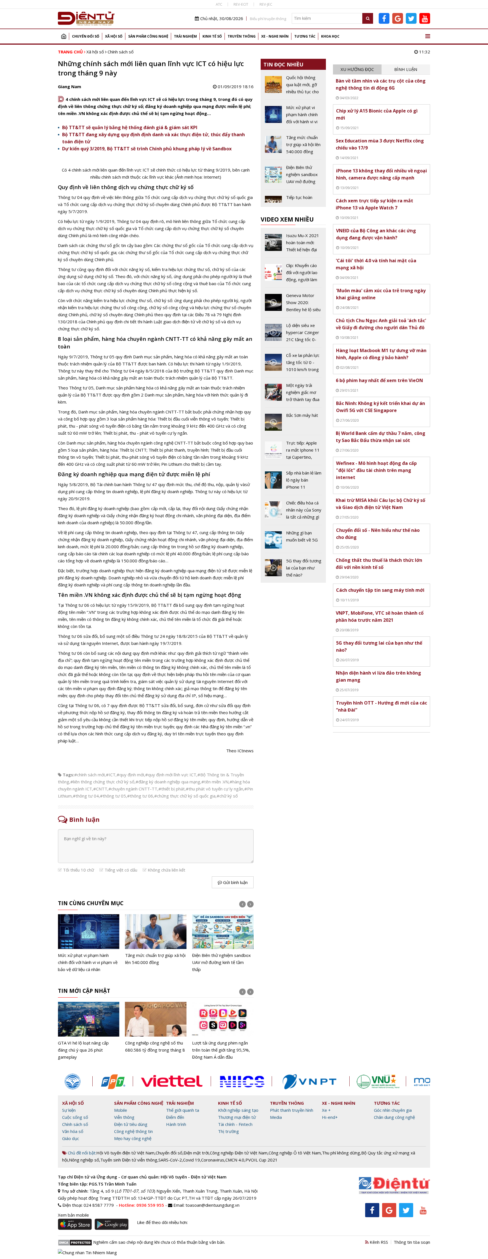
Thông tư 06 (77, 605)
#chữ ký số (227, 796)
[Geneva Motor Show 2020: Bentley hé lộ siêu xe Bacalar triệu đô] (293, 304)
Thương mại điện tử (237, 1117)
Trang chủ (63, 36)
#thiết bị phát (171, 789)
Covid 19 (191, 1160)
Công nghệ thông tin (133, 1131)
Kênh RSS (378, 1242)
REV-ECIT (241, 4)
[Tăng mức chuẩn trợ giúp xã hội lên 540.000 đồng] (88, 940)
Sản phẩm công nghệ (148, 36)
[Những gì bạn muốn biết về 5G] (293, 540)
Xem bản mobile (73, 1215)
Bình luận (405, 69)
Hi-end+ (330, 1117)
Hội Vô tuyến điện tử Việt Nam (125, 1153)
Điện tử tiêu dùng (130, 1124)
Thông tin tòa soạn (412, 1242)
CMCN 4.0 (234, 1160)
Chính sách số (121, 52)
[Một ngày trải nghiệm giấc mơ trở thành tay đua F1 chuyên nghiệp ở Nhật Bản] (293, 394)
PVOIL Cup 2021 (261, 1160)
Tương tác (304, 36)
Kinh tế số (212, 36)
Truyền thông (242, 36)
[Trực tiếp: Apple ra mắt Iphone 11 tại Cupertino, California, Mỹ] (293, 452)
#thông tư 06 (140, 796)
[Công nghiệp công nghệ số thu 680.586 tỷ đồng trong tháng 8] (88, 1028)
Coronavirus (212, 1160)
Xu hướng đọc (357, 69)
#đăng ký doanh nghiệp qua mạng (168, 782)
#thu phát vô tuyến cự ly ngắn (214, 789)
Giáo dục (70, 1138)
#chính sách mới (89, 774)
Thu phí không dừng (341, 1153)
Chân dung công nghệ (394, 1117)
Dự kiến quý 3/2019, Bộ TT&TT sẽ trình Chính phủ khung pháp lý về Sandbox (147, 149)
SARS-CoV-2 (170, 1160)
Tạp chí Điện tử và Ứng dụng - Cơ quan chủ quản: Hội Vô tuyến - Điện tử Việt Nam (142, 1177)
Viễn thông (124, 1117)
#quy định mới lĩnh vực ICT (170, 774)
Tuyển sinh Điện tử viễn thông (128, 1160)
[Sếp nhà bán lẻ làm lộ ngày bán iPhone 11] (293, 482)
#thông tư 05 (113, 796)
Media (276, 1117)
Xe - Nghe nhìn (275, 36)
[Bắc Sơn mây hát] (293, 423)
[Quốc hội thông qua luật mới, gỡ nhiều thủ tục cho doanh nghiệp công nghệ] (293, 86)
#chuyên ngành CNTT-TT (132, 789)
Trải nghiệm (185, 36)
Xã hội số (114, 36)
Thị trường (228, 1131)
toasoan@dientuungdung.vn (212, 1205)
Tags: (68, 774)
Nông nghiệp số (84, 1160)
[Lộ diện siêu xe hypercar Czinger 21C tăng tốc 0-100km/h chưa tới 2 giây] (293, 334)
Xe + (326, 1110)
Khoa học (330, 36)
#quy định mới (130, 774)
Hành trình (176, 1124)
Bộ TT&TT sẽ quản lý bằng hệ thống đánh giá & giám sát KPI (129, 127)
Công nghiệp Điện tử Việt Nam (238, 1153)
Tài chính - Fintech (235, 1124)
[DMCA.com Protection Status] (75, 1242)
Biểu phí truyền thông (268, 18)
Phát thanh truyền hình (291, 1110)
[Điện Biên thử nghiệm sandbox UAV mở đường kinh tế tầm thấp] (156, 943)
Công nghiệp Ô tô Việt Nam (295, 1153)
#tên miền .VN (214, 782)
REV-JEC (266, 4)
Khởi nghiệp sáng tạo (238, 1110)
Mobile (120, 1110)
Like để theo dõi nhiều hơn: (162, 1222)
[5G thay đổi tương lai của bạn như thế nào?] (293, 567)
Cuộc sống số (75, 1117)
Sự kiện (69, 1110)
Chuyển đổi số (85, 36)
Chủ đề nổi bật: (81, 1153)
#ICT (111, 774)
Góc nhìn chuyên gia (393, 1110)
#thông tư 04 (86, 796)
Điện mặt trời (196, 1153)
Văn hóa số (72, 1131)
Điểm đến (175, 1117)
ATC (219, 4)
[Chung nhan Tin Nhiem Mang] (87, 1252)
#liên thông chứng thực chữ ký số (102, 782)
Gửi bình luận (235, 882)
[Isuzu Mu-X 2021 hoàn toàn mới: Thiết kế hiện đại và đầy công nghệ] (293, 244)
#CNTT (100, 789)
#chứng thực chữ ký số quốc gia (184, 796)
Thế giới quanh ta (182, 1110)
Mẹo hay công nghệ (132, 1138)
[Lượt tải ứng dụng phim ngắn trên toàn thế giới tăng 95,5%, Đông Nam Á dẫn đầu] (156, 1031)
